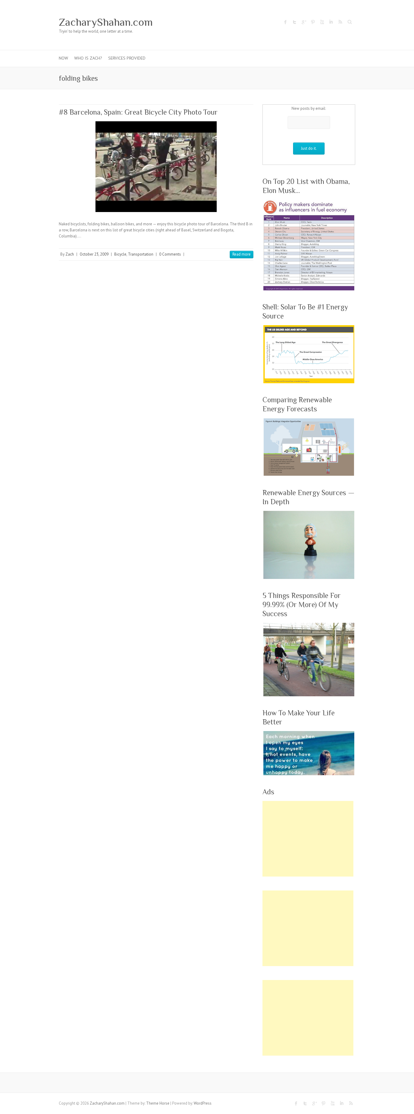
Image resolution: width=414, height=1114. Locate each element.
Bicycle (120, 254)
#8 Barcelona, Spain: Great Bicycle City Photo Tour (138, 112)
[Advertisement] (307, 839)
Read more (241, 254)
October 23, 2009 (94, 254)
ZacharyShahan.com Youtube (321, 22)
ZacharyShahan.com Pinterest (312, 22)
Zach (69, 254)
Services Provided (126, 58)
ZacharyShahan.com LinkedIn (331, 22)
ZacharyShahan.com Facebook (285, 22)
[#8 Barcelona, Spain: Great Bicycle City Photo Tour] (156, 166)
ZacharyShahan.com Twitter (294, 22)
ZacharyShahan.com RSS (340, 22)
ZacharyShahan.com (106, 22)
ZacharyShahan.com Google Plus (303, 22)
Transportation (140, 254)
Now (63, 58)
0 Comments (170, 254)
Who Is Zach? (88, 58)
